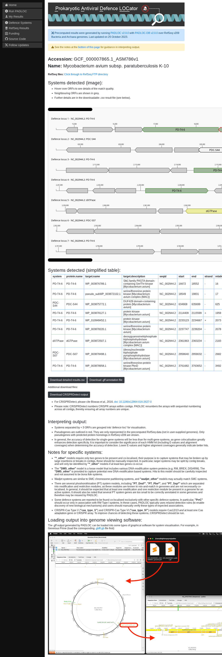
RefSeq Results (18, 28)
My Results (15, 16)
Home (12, 5)
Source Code (17, 39)
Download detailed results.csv (67, 380)
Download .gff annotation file (106, 380)
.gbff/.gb (99, 528)
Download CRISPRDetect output (69, 394)
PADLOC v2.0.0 (120, 33)
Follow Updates (18, 45)
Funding (13, 33)
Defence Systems (20, 22)
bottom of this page (89, 47)
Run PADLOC (17, 11)
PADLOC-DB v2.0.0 (146, 33)
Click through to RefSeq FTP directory (86, 74)
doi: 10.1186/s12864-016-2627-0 (133, 401)
